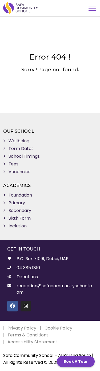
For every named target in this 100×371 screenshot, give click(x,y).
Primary (17, 203)
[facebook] (12, 306)
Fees (13, 164)
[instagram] (26, 306)
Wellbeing (19, 141)
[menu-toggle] (92, 8)
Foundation (20, 195)
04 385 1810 (28, 268)
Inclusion (18, 226)
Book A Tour (75, 361)
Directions (27, 277)
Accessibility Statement (32, 342)
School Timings (24, 156)
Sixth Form (20, 218)
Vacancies (19, 172)
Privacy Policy (21, 328)
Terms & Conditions (28, 335)
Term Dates (21, 148)
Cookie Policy (58, 328)
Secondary (20, 210)
